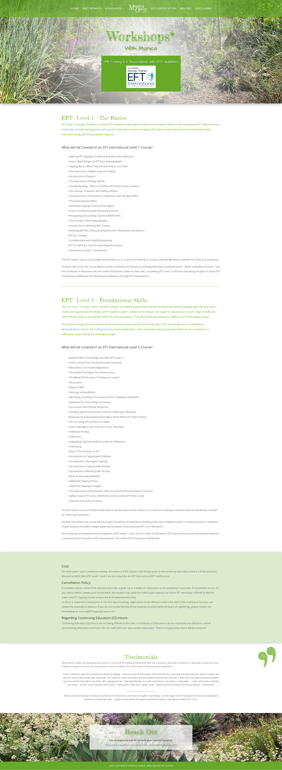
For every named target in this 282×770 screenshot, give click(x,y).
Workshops (113, 8)
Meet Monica (92, 8)
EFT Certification (163, 8)
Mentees (186, 8)
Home (75, 8)
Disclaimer (203, 8)
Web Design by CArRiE (160, 765)
